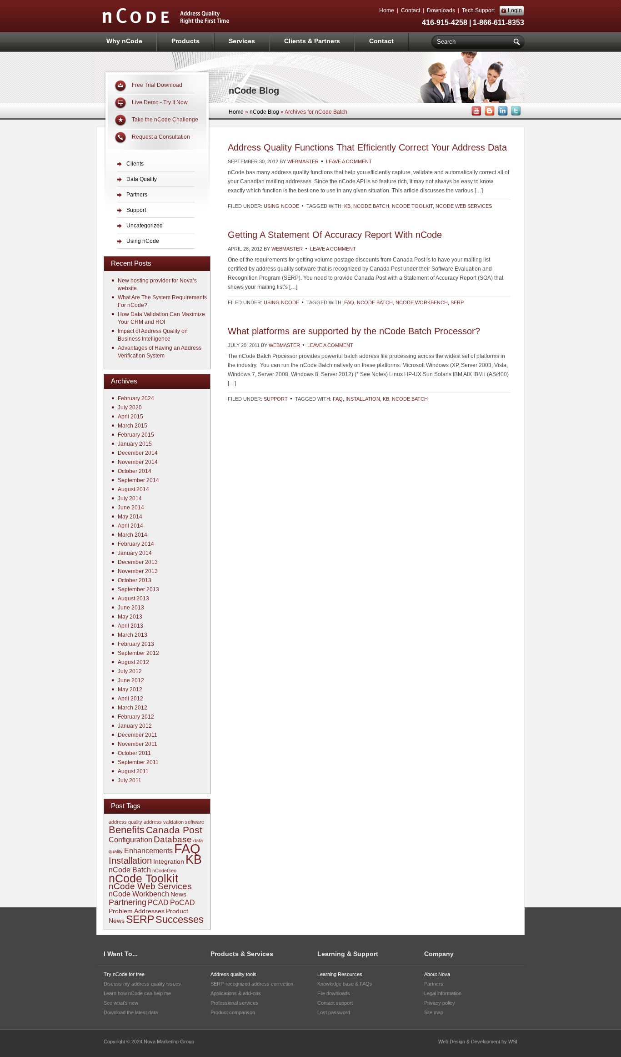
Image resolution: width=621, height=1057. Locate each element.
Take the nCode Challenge (165, 119)
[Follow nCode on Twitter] (515, 114)
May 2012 (130, 689)
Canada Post (174, 830)
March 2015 (132, 426)
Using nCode (281, 206)
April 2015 (130, 416)
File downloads (333, 993)
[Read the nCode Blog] (489, 114)
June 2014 (131, 507)
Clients (135, 164)
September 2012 (138, 653)
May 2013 (130, 617)
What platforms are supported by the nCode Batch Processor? (354, 331)
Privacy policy (439, 1003)
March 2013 (132, 635)
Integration (168, 861)
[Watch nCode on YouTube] (475, 114)
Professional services (234, 1003)
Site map (433, 1012)
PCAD (158, 902)
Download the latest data (131, 1012)
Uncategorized (144, 225)
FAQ (349, 302)
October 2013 (134, 580)
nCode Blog (264, 112)
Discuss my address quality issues (142, 984)
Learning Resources (339, 974)
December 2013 (138, 562)
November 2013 (138, 571)
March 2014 (132, 535)
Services (242, 41)
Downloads (441, 10)
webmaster (303, 161)
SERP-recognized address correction (251, 984)
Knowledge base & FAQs (344, 984)
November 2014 (138, 462)
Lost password (333, 1012)
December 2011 (137, 735)
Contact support (335, 1003)
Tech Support (478, 10)
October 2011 (134, 753)
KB (347, 206)
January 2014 (135, 553)
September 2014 (138, 480)
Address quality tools (233, 974)
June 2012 (131, 680)
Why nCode (124, 41)
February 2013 (136, 644)
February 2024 (136, 398)
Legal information (442, 993)
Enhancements (148, 851)
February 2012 (136, 717)
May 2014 (130, 516)
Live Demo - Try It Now (160, 102)
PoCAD (182, 902)
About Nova (437, 974)
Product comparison (232, 1012)
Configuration (130, 840)
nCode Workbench (422, 302)
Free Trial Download (157, 85)
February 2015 (136, 435)
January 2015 (135, 444)
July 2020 (130, 407)
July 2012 (130, 671)
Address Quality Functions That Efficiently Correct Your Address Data (367, 147)
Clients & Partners (312, 41)
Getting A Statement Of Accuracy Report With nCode (335, 235)
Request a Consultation (161, 137)
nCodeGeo (164, 870)
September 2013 (138, 589)
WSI (512, 1041)
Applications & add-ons (235, 993)
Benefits (127, 830)
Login (515, 10)
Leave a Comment (349, 161)
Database (173, 839)
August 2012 (133, 662)
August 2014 (133, 489)
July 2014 (130, 498)
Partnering (127, 902)
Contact (410, 10)
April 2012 (130, 698)
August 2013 (133, 598)
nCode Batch (371, 206)
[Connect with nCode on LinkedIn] (502, 114)
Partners (136, 194)
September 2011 (138, 762)
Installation (363, 399)
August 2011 (133, 771)
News (178, 894)
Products (185, 41)
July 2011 (129, 780)
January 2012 (135, 726)
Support (276, 399)
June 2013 (131, 607)
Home (386, 10)
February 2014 (136, 544)
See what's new (121, 1003)
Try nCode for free (124, 974)
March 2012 (132, 708)
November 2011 (137, 744)
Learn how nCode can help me (137, 993)
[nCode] (165, 23)
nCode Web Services (464, 206)
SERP (457, 302)
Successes (179, 919)
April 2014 (130, 526)
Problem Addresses (137, 911)
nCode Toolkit (412, 206)
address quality (125, 822)
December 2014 (138, 453)
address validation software (174, 822)
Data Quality (141, 179)
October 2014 (134, 471)
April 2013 (130, 626)
